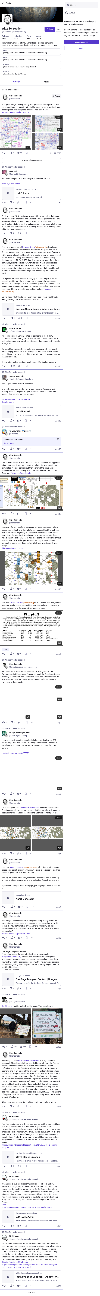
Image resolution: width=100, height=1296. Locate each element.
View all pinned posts (33, 160)
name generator (23, 867)
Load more (31, 1293)
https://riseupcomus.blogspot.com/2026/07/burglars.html (27, 1207)
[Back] (2, 3)
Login (81, 48)
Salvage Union (34, 247)
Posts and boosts (10, 90)
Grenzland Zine (22, 602)
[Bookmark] (26, 152)
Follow (50, 29)
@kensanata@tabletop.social (13, 32)
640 (4, 38)
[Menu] (58, 29)
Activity (16, 82)
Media (46, 82)
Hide (59, 117)
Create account (81, 42)
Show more (9, 443)
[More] (32, 152)
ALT (28, 147)
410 (16, 38)
